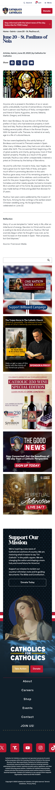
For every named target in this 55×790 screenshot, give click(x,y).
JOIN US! (27, 726)
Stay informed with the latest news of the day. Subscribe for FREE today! (25, 24)
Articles (6, 53)
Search (49, 261)
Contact (27, 717)
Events (28, 708)
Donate (47, 11)
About (27, 681)
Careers (27, 690)
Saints (13, 32)
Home (6, 32)
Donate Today (28, 583)
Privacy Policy (31, 784)
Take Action (20, 669)
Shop (27, 699)
